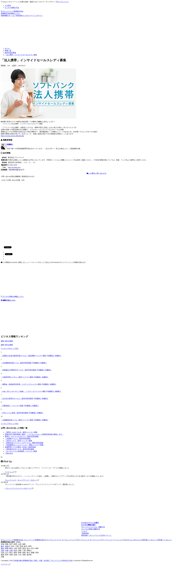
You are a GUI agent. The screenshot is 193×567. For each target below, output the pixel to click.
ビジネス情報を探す (88, 525)
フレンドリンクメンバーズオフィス (18, 488)
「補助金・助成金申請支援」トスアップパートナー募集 (21, 384)
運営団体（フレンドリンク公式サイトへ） (96, 535)
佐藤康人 (10, 144)
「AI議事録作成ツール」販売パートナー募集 (17, 420)
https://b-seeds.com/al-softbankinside (12, 136)
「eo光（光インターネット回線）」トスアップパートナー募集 (23, 391)
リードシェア (9, 472)
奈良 (15, 550)
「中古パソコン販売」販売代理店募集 (14, 413)
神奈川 (7, 546)
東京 (2, 546)
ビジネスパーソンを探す (90, 523)
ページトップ (5, 564)
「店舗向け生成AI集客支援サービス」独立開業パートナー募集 (23, 356)
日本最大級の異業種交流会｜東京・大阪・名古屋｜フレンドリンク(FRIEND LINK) (43, 560)
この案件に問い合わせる (97, 173)
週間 (2, 341)
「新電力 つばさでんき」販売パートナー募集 (21, 432)
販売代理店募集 (10, 53)
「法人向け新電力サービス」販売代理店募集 (17, 398)
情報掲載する (5, 15)
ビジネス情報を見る (12, 7)
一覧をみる (9, 453)
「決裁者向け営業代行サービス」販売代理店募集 (18, 370)
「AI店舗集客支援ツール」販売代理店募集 (16, 363)
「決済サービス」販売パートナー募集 (18, 440)
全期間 (10, 341)
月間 (6, 341)
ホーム (7, 48)
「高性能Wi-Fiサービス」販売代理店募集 (19, 449)
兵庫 (6, 550)
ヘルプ (13, 15)
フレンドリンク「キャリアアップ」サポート (21, 480)
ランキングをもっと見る (9, 348)
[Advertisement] (96, 32)
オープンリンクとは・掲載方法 (93, 527)
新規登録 (19, 15)
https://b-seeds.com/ (14, 167)
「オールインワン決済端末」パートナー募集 (21, 451)
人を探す (8, 5)
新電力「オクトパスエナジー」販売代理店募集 (22, 436)
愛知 (2, 548)
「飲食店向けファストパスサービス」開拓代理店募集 (24, 443)
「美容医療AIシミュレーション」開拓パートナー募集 (24, 445)
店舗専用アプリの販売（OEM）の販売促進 (20, 447)
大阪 (2, 550)
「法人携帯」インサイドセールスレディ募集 (21, 55)
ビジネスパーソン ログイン (33, 15)
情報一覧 (8, 50)
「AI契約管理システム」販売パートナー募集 (17, 377)
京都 (11, 550)
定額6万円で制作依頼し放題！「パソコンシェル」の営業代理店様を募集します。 (34, 434)
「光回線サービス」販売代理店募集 (18, 438)
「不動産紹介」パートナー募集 (12, 405)
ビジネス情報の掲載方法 (91, 529)
